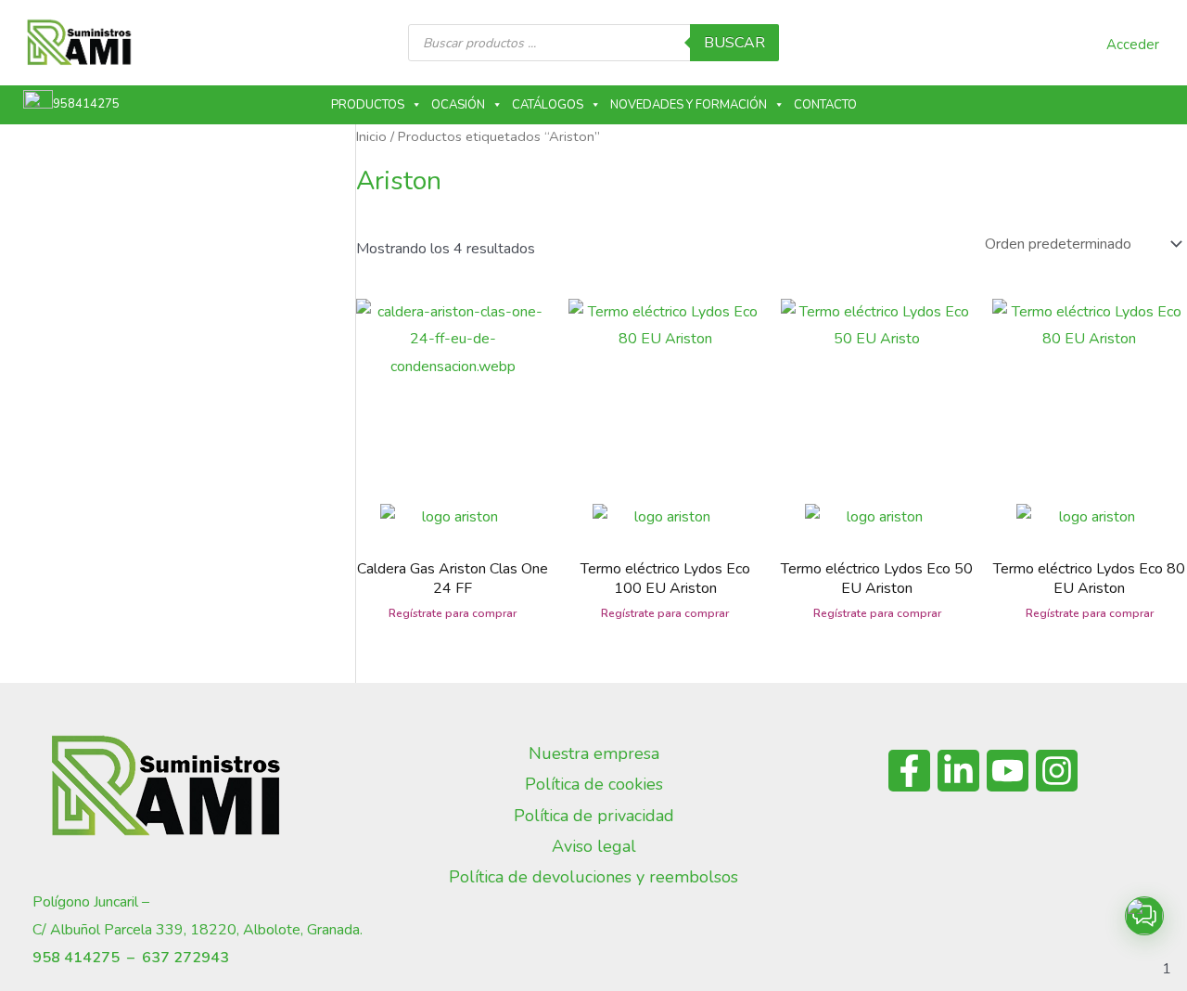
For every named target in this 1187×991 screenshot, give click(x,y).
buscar (734, 42)
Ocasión (458, 105)
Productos (367, 105)
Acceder (1132, 44)
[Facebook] (909, 771)
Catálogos (547, 105)
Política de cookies (594, 784)
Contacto (825, 105)
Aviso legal (594, 846)
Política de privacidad (594, 815)
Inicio (371, 136)
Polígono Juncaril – (90, 902)
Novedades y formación (688, 105)
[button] (1144, 915)
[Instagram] (1057, 771)
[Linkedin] (958, 771)
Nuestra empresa (594, 753)
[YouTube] (1007, 771)
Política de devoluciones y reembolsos (593, 877)
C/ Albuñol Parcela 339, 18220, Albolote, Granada (196, 930)
